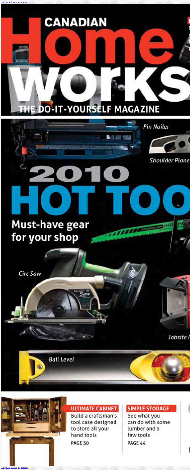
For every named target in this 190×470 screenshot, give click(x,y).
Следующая (5, 2)
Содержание (23, 2)
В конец (14, 2)
